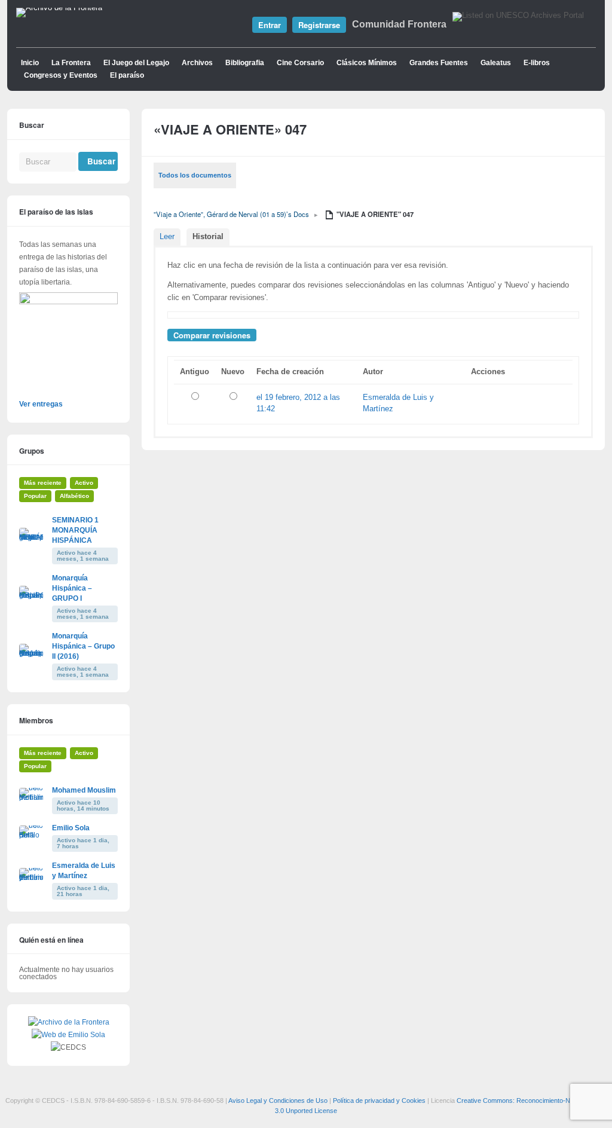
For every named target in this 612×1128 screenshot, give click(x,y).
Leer (167, 237)
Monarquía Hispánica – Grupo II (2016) (83, 646)
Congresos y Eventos (60, 75)
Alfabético (74, 496)
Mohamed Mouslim (84, 790)
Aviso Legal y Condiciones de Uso (278, 1100)
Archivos (197, 63)
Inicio (30, 63)
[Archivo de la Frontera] (59, 8)
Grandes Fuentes (438, 63)
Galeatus (496, 63)
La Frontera (71, 63)
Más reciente (43, 482)
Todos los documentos (194, 175)
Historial (208, 237)
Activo (84, 482)
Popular (35, 496)
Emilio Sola (71, 828)
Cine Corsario (300, 63)
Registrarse (319, 24)
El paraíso (127, 75)
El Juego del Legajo (136, 63)
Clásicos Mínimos (366, 63)
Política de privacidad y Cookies (379, 1100)
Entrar (269, 24)
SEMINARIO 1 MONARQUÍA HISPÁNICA (75, 530)
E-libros (537, 63)
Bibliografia (244, 63)
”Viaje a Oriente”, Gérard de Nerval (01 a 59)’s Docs (231, 214)
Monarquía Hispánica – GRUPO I (72, 588)
